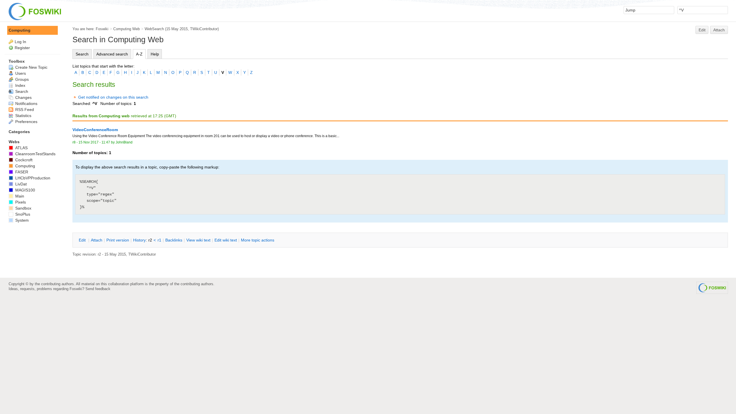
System (21, 220)
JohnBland (124, 142)
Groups (21, 79)
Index (19, 85)
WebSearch (154, 29)
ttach (96, 240)
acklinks (173, 240)
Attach (719, 30)
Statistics (22, 115)
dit (83, 240)
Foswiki (102, 29)
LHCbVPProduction (32, 178)
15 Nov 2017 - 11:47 (94, 142)
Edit (702, 30)
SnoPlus (22, 214)
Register (22, 47)
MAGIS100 (24, 190)
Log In (20, 41)
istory (139, 240)
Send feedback (97, 289)
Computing (19, 30)
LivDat (20, 184)
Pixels (20, 202)
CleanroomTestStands (34, 154)
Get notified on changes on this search (113, 97)
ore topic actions (257, 240)
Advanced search (112, 54)
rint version (117, 240)
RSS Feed (24, 109)
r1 (159, 240)
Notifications (25, 103)
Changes (23, 97)
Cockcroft (23, 160)
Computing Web (126, 29)
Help (155, 54)
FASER (21, 172)
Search (82, 54)
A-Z (139, 54)
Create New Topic (30, 67)
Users (20, 73)
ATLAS (21, 147)
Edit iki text (225, 240)
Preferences (25, 121)
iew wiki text (198, 240)
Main (19, 196)
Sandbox (22, 208)
